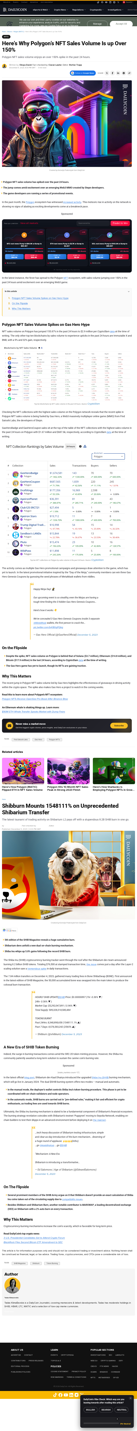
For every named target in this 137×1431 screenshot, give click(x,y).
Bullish (90, 1410)
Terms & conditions (76, 1377)
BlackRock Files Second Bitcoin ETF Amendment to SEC (33, 1242)
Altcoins (9, 32)
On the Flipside (20, 303)
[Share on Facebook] (112, 73)
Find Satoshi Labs (21, 739)
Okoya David (25, 65)
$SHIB (61, 997)
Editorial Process (20, 1366)
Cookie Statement (59, 1371)
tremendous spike (36, 968)
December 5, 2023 (87, 634)
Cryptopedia (67, 1355)
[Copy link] (129, 73)
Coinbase (115, 1372)
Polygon (30, 202)
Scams (94, 1372)
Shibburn (36, 1263)
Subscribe (119, 725)
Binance (104, 1372)
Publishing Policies (20, 1372)
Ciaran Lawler (55, 65)
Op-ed (116, 1378)
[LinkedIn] (110, 2)
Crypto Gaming (108, 1361)
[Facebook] (102, 2)
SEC (110, 1355)
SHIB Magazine (20, 1263)
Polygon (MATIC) (19, 32)
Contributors (18, 1361)
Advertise (34, 2)
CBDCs (94, 1366)
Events (15, 2)
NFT (65, 277)
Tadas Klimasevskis (13, 826)
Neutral (122, 1410)
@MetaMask (39, 622)
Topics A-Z (56, 1361)
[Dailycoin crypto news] (15, 10)
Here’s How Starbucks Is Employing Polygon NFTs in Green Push (113, 789)
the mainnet (99, 1120)
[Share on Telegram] (123, 73)
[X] (118, 2)
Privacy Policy (79, 1371)
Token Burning (52, 1263)
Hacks (115, 1366)
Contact (24, 2)
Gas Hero (38, 739)
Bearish (106, 1410)
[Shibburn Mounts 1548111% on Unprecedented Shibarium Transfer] (13, 1293)
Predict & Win (120, 223)
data (112, 331)
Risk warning (57, 1377)
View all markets (29, 223)
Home (4, 32)
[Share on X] (106, 73)
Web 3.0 (94, 1361)
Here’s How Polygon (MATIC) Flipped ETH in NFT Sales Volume (22, 788)
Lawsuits (119, 1355)
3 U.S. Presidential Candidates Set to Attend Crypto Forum (34, 1237)
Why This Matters (21, 308)
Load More (68, 1326)
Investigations (98, 1355)
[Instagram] (114, 2)
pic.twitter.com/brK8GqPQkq (48, 627)
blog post (29, 1077)
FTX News (104, 1366)
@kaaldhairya (47, 1145)
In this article (11, 291)
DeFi (121, 1361)
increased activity (72, 202)
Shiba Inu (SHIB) (100, 1077)
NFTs (6, 37)
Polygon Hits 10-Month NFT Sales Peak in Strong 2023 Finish (67, 788)
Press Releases (36, 1361)
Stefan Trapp (75, 65)
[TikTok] (98, 2)
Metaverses (104, 1378)
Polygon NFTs (54, 739)
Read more (9, 1311)
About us (6, 2)
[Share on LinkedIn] (118, 73)
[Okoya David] (4, 66)
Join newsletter (47, 2)
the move (91, 964)
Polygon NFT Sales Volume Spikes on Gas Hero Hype (40, 298)
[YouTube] (106, 2)
